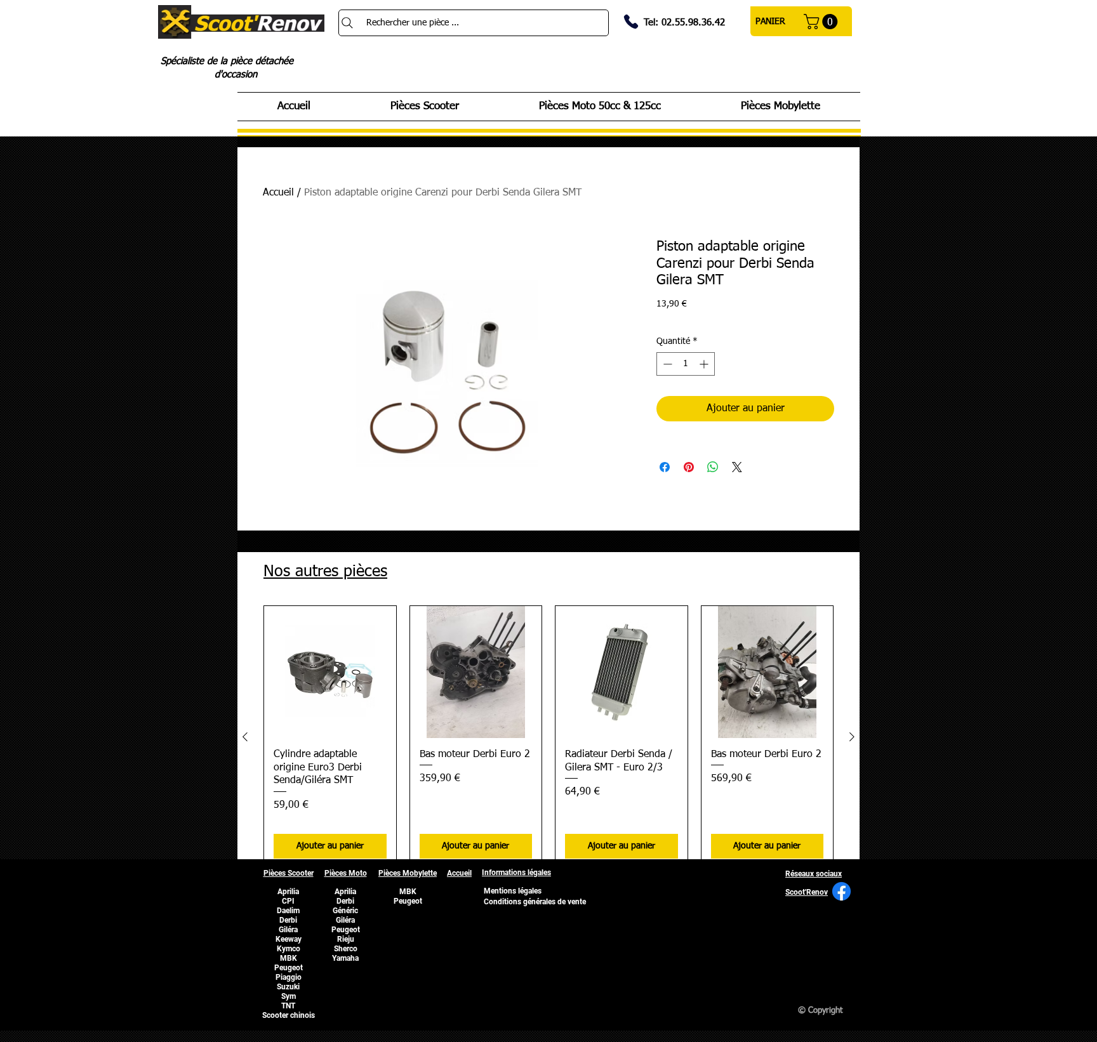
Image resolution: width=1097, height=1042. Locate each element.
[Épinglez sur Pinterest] (688, 467)
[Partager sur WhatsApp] (713, 467)
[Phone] (631, 21)
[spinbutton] (685, 364)
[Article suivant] (852, 736)
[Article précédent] (245, 736)
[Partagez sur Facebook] (664, 467)
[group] (548, 737)
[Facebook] (841, 891)
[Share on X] (737, 467)
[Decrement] (666, 364)
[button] (822, 21)
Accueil (278, 193)
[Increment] (705, 364)
